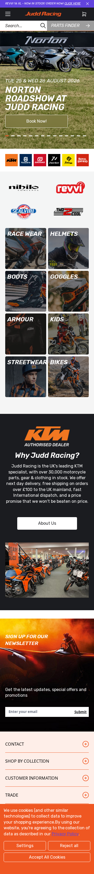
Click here (72, 3)
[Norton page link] (54, 160)
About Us (47, 523)
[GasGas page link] (40, 160)
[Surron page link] (68, 160)
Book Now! (36, 121)
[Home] (43, 14)
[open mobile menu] (7, 14)
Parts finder (65, 25)
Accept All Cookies (47, 857)
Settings (24, 845)
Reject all (69, 845)
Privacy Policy (65, 833)
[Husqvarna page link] (26, 160)
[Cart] (84, 14)
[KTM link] (11, 160)
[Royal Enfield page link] (83, 160)
